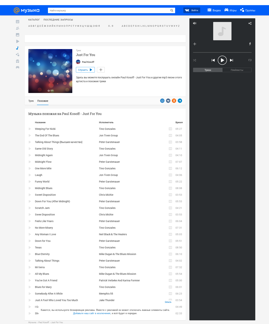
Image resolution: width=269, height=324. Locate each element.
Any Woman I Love (45, 234)
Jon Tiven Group (108, 135)
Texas (38, 247)
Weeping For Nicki (45, 129)
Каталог (34, 19)
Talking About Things (47, 260)
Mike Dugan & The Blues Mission (117, 254)
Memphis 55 (106, 293)
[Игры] (17, 67)
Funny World (42, 181)
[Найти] (172, 10)
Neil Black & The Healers (113, 234)
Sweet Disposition (45, 194)
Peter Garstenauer (109, 142)
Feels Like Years (44, 221)
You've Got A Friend (46, 280)
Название (40, 122)
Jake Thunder (107, 300)
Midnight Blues (43, 188)
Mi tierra (40, 267)
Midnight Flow (43, 161)
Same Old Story (44, 148)
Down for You (43, 241)
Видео (216, 10)
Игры (233, 10)
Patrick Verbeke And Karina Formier (119, 280)
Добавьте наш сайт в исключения (91, 313)
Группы (250, 10)
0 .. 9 (110, 26)
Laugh (38, 175)
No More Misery (44, 227)
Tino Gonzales (107, 129)
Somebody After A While (49, 293)
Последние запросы (58, 19)
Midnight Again (44, 155)
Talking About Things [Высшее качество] (58, 142)
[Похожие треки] (250, 44)
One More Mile (43, 168)
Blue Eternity (42, 254)
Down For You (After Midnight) (52, 201)
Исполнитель (106, 122)
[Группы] (17, 54)
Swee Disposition (45, 214)
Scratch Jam (42, 208)
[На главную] (28, 10)
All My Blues (42, 273)
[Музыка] (17, 48)
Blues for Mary (43, 287)
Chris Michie (106, 194)
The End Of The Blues (47, 135)
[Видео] (17, 41)
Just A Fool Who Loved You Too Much (56, 300)
